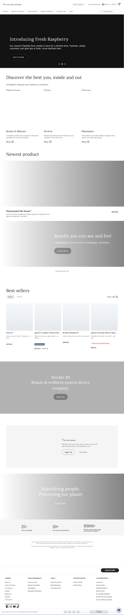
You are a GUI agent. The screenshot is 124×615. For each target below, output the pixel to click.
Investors (7, 597)
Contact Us (99, 582)
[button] (24, 116)
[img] (26, 278)
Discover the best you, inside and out (44, 77)
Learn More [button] (62, 251)
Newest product (22, 154)
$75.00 (115, 212)
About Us (7, 582)
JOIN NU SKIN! (110, 570)
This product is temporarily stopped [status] (100, 343)
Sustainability (31, 588)
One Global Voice (56, 588)
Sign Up (68, 452)
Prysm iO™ (9, 333)
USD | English (77, 4)
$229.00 (41, 348)
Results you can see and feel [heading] (82, 236)
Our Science (8, 588)
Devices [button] (5, 11)
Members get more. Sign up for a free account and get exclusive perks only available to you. (79, 445)
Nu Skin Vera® (77, 582)
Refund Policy (100, 591)
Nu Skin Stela (77, 585)
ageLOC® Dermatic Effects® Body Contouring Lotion (104, 333)
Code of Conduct (10, 585)
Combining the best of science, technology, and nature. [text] (82, 242)
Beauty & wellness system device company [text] (60, 385)
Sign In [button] (114, 4)
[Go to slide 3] (64, 64)
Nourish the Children (34, 585)
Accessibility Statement (103, 594)
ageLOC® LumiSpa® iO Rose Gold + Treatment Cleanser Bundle (47, 333)
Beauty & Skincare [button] (17, 11)
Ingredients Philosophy (34, 591)
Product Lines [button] (61, 11)
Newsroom (8, 594)
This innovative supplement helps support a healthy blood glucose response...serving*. (27, 215)
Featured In (62, 271)
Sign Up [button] (107, 4)
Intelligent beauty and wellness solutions (27, 84)
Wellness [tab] (19, 297)
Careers (7, 591)
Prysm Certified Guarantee (104, 599)
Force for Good (32, 582)
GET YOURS (18, 57)
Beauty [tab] (10, 297)
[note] (62, 544)
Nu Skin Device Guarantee (104, 597)
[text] (26, 527)
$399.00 (66, 342)
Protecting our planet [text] (60, 494)
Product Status (100, 585)
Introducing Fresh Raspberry (39, 39)
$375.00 (9, 344)
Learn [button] (71, 11)
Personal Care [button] (32, 11)
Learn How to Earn (56, 582)
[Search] (102, 11)
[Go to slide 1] (59, 64)
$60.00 (93, 348)
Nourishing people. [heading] (60, 489)
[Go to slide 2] (62, 64)
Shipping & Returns (102, 588)
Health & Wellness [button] (47, 11)
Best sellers (17, 290)
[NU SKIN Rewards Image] (74, 439)
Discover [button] (60, 397)
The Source (8, 599)
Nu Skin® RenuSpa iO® (71, 333)
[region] (62, 276)
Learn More (83, 452)
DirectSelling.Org (56, 585)
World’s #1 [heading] (60, 377)
